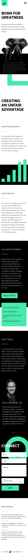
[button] (15, 432)
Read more (9, 295)
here (18, 516)
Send (10, 488)
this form (3, 539)
